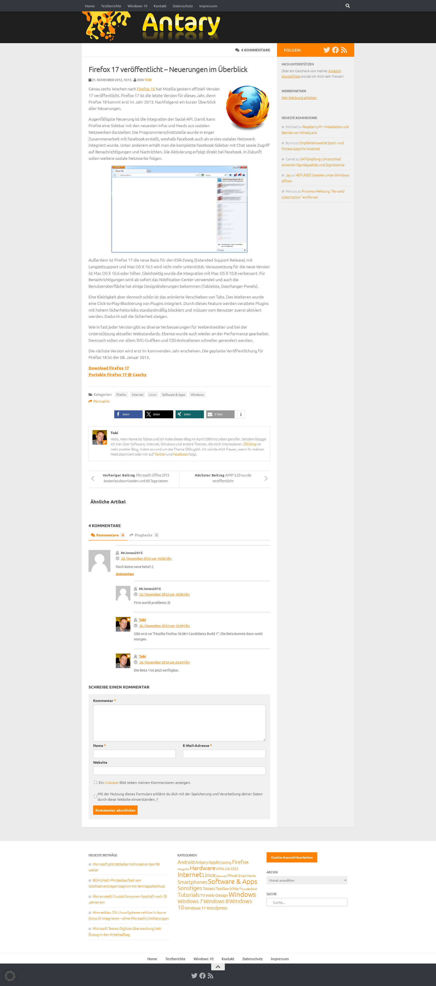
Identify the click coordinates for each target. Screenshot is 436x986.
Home (90, 5)
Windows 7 (190, 901)
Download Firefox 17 (109, 367)
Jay (288, 175)
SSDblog (250, 443)
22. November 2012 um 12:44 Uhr (164, 625)
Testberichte (111, 5)
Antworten (125, 574)
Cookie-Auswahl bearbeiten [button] (292, 857)
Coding (225, 862)
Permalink (102, 401)
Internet (137, 394)
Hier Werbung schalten (299, 97)
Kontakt (160, 5)
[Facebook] (335, 50)
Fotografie (183, 869)
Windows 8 (216, 901)
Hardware (203, 867)
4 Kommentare (255, 49)
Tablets (209, 888)
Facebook (180, 454)
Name (99, 745)
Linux (152, 394)
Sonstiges (190, 887)
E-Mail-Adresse (197, 745)
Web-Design (217, 895)
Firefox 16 (146, 88)
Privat (233, 875)
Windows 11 (195, 907)
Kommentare (110, 535)
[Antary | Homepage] (153, 27)
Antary (201, 862)
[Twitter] (326, 50)
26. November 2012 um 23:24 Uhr (164, 662)
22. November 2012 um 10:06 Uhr (146, 558)
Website (100, 762)
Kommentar (104, 700)
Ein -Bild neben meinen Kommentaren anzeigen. (145, 782)
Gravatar (112, 782)
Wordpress (217, 907)
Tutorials (189, 894)
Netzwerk (221, 876)
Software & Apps (173, 394)
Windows (197, 394)
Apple (214, 862)
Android (186, 862)
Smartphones (192, 882)
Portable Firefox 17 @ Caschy (117, 374)
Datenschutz (183, 5)
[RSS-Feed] (344, 50)
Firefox (121, 394)
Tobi (148, 80)
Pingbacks (146, 535)
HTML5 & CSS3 (227, 868)
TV (202, 895)
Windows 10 (137, 5)
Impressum (208, 5)
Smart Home (247, 875)
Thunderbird (248, 889)
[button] (128, 414)
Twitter (160, 454)
